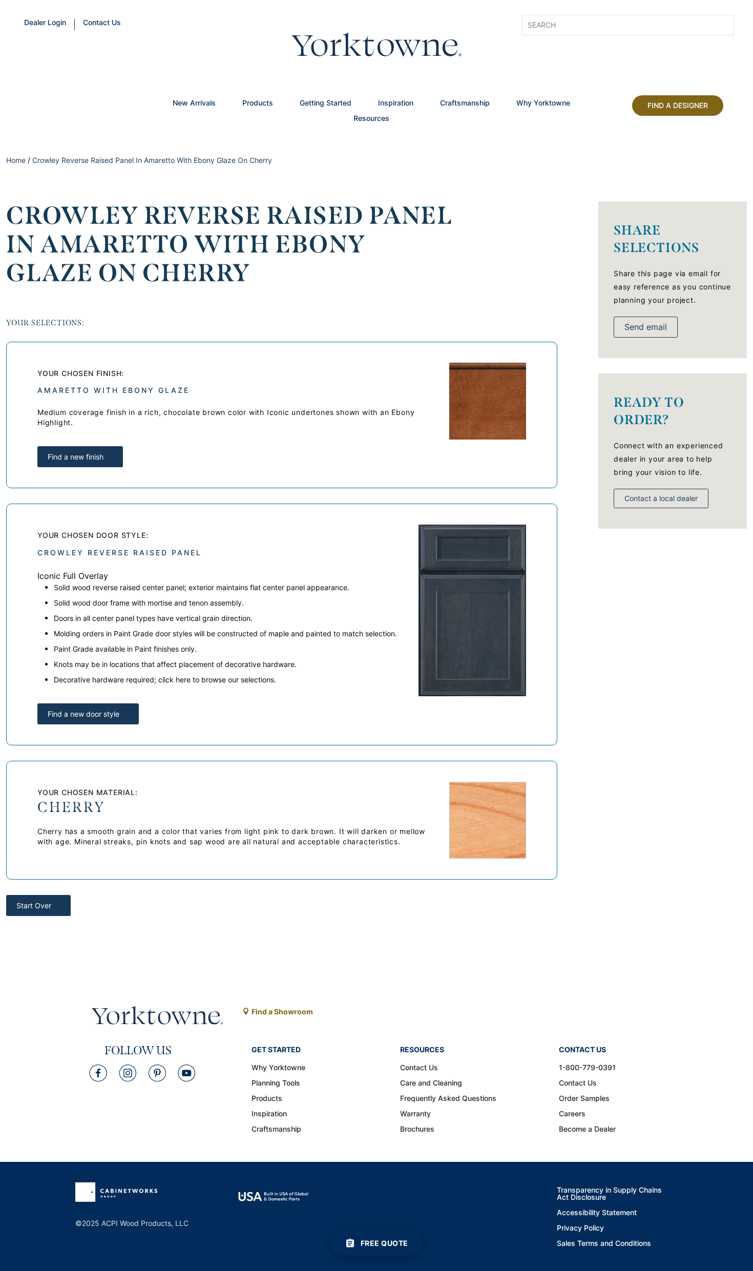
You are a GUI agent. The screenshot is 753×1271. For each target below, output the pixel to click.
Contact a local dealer (661, 498)
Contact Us (102, 23)
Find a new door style (83, 714)
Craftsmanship (465, 103)
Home (16, 160)
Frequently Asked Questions (448, 1099)
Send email (645, 326)
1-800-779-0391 (587, 1068)
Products (257, 103)
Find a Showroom (282, 1011)
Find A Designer (677, 105)
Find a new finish (75, 457)
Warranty (415, 1114)
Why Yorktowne (543, 103)
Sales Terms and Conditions (604, 1244)
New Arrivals (194, 103)
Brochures (417, 1130)
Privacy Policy (580, 1228)
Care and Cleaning (431, 1083)
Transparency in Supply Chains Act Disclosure (609, 1194)
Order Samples (584, 1099)
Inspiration (395, 103)
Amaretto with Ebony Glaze (113, 390)
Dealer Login (45, 23)
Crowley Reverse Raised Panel (119, 552)
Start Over (33, 905)
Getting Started (325, 103)
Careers (572, 1114)
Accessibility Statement (597, 1213)
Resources (371, 119)
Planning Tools (276, 1083)
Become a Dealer (587, 1130)
